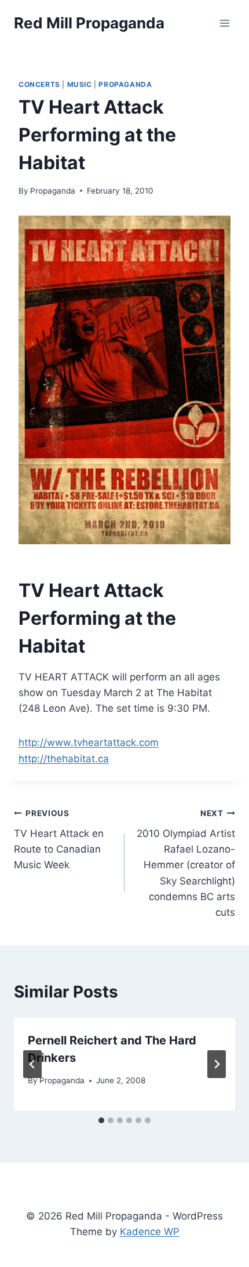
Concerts (39, 84)
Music (79, 84)
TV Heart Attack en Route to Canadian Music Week (59, 840)
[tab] (101, 1120)
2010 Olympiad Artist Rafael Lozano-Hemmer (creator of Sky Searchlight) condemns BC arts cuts (186, 863)
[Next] (216, 1064)
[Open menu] (224, 23)
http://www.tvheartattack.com (89, 742)
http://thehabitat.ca (64, 758)
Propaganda (125, 84)
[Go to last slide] (32, 1064)
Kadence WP (150, 1231)
